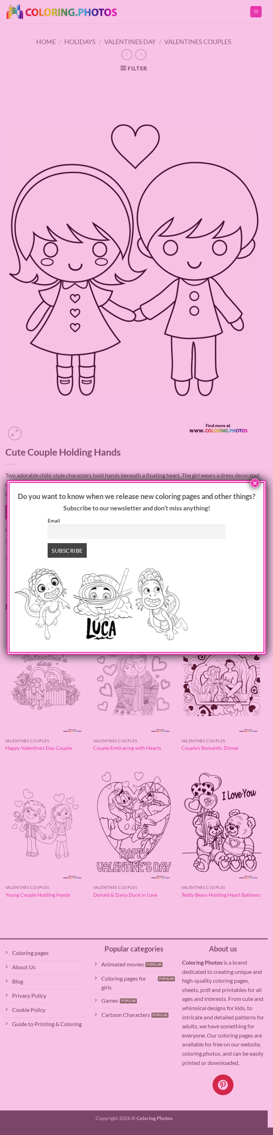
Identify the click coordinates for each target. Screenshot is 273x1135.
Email (54, 521)
